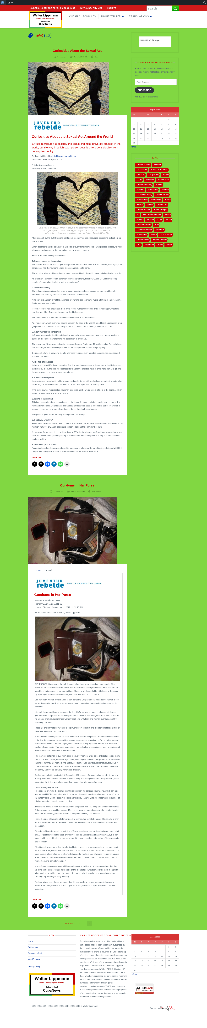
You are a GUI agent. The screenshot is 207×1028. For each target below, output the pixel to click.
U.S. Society (166, 234)
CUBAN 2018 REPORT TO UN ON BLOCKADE (53, 8)
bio (138, 214)
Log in (30, 941)
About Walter (111, 16)
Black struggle (161, 209)
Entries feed (33, 947)
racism (150, 204)
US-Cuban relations (152, 214)
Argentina (149, 244)
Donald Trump (162, 194)
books (168, 214)
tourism (165, 189)
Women (98, 491)
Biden (160, 244)
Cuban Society (144, 164)
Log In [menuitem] (10, 2)
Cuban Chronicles (82, 16)
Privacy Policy (34, 967)
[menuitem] (3, 2)
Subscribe (144, 90)
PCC (139, 244)
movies (159, 184)
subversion (142, 234)
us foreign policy (144, 194)
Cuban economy (144, 184)
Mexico (140, 219)
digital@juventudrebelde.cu (63, 156)
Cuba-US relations (159, 169)
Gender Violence (144, 229)
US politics (154, 174)
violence (141, 189)
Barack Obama (160, 239)
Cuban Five (162, 204)
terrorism (160, 229)
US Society (142, 169)
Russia (150, 219)
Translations (139, 16)
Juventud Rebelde (81, 57)
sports (169, 244)
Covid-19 (141, 174)
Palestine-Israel (144, 224)
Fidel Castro (163, 179)
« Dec (133, 147)
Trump (154, 234)
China (168, 199)
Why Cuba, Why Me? (91, 8)
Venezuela (153, 189)
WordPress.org (34, 959)
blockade (150, 179)
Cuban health (143, 239)
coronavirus (142, 199)
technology (156, 199)
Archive (111, 8)
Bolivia (140, 204)
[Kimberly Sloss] (167, 1008)
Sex (96, 57)
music (169, 219)
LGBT (139, 179)
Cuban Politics (143, 209)
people (166, 174)
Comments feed (35, 953)
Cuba (160, 219)
